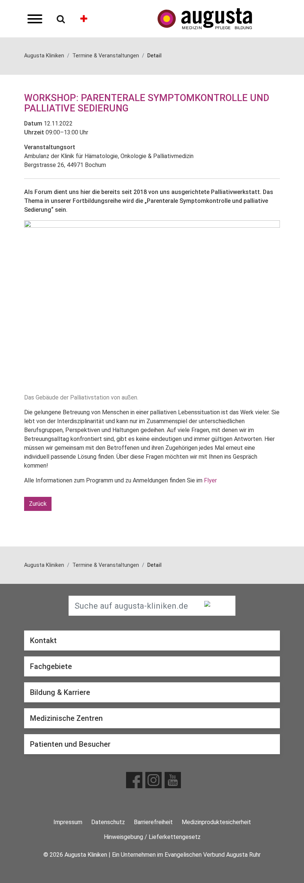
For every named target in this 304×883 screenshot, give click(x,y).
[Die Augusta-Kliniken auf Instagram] (153, 780)
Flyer (210, 480)
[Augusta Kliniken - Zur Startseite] (219, 18)
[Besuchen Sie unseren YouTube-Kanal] (173, 780)
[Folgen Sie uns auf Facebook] (134, 780)
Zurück (38, 503)
